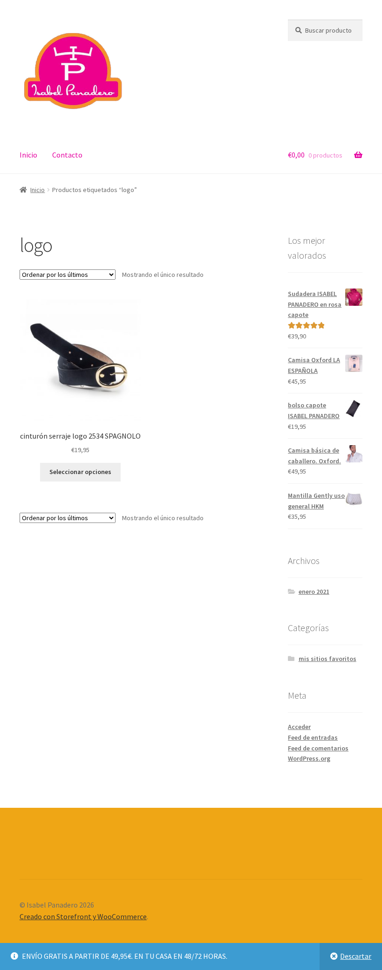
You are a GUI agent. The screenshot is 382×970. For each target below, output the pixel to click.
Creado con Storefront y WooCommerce (83, 916)
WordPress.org (309, 758)
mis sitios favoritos (327, 658)
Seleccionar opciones (80, 472)
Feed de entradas (313, 737)
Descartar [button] (355, 956)
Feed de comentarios (318, 748)
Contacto (67, 154)
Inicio (28, 154)
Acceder (299, 726)
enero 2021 (314, 591)
